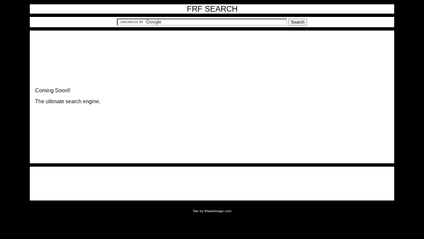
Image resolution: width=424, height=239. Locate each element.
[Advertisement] (212, 184)
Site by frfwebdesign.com (212, 211)
